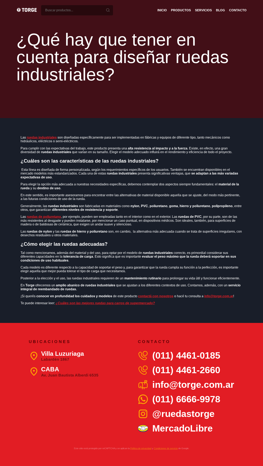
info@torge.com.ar (193, 384)
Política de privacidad (140, 448)
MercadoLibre (182, 428)
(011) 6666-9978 (186, 399)
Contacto (238, 10)
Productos (181, 10)
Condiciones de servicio (166, 448)
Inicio (162, 10)
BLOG (220, 10)
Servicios (203, 10)
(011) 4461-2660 (186, 370)
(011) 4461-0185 (186, 355)
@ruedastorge (183, 414)
